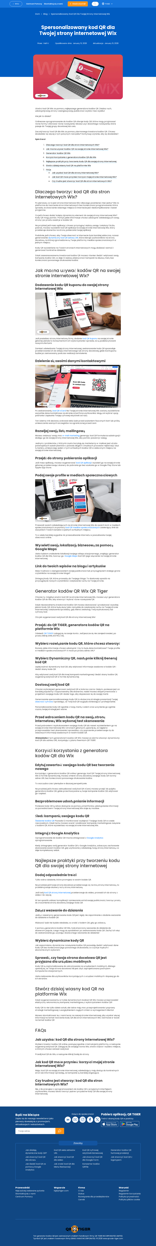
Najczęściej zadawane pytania (29, 1190)
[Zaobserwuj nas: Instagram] (83, 1120)
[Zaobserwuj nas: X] (97, 1120)
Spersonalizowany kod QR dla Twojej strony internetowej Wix (80, 14)
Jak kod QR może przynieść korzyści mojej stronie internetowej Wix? (84, 177)
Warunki (124, 1187)
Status (81, 1193)
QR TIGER (48, 633)
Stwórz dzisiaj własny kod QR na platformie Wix (68, 165)
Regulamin (124, 1190)
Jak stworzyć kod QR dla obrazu (35, 1158)
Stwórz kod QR (79, 4)
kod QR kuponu (90, 338)
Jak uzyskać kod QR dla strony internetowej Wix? (75, 172)
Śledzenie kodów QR (45, 820)
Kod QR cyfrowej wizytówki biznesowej (92, 1151)
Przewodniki (22, 1187)
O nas (81, 1190)
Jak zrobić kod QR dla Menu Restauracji (64, 1165)
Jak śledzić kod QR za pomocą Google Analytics (35, 1166)
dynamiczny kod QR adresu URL (63, 237)
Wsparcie (59, 1187)
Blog (45, 14)
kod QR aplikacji (83, 462)
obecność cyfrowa (44, 701)
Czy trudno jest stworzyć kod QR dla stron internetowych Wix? (82, 181)
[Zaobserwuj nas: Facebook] (90, 1120)
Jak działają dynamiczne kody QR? (36, 1151)
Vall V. (46, 43)
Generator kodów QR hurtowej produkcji (121, 1151)
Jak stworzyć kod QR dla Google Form (92, 1158)
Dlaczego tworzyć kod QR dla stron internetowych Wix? (72, 144)
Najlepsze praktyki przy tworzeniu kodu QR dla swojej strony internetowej (81, 161)
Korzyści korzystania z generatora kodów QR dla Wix (71, 157)
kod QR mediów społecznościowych (82, 527)
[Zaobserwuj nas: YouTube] (75, 1120)
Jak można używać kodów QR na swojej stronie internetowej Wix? (77, 149)
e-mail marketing (71, 435)
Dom (37, 14)
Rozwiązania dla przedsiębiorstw (93, 1196)
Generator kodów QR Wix (58, 153)
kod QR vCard (59, 410)
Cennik (81, 1199)
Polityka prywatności (129, 1196)
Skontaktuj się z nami (25, 1193)
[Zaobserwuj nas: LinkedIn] (68, 1120)
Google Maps (70, 556)
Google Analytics (95, 837)
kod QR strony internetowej (57, 892)
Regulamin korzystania (130, 1193)
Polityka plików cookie (129, 1199)
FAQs (48, 169)
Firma (81, 1187)
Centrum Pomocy (24, 1196)
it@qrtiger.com (61, 1190)
